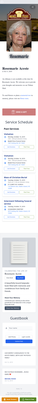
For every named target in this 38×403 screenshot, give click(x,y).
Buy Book (20, 278)
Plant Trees (27, 147)
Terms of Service (24, 394)
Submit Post (19, 341)
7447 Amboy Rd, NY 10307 (16, 143)
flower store (24, 98)
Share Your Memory (12, 308)
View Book (9, 278)
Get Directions (11, 147)
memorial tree (26, 95)
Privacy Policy (13, 394)
